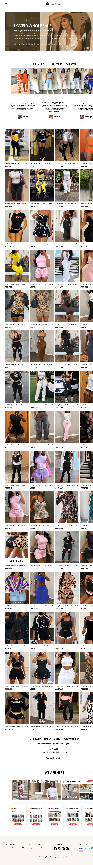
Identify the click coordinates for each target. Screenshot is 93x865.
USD (8, 4)
